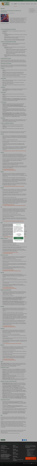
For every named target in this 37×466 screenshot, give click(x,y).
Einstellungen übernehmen (18, 240)
